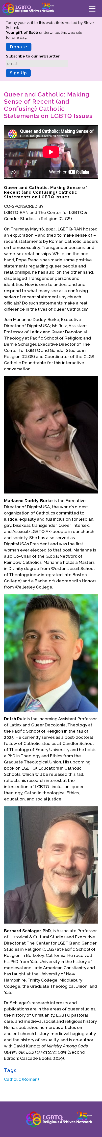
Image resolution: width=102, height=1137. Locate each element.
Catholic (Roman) (21, 1079)
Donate (18, 46)
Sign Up (18, 73)
